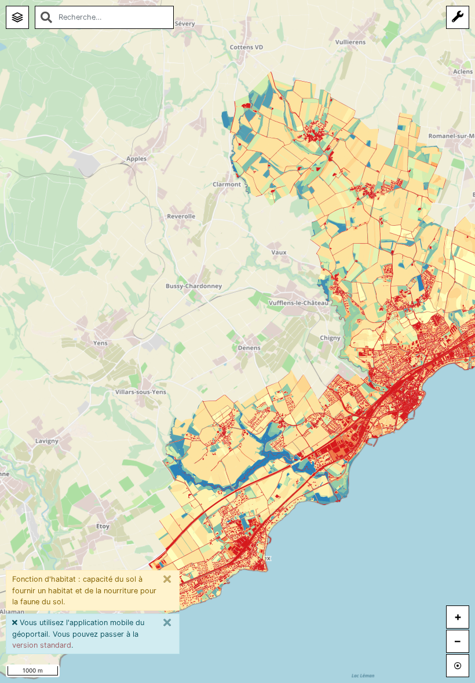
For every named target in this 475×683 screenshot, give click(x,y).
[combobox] (104, 17)
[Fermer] (167, 579)
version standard (41, 645)
